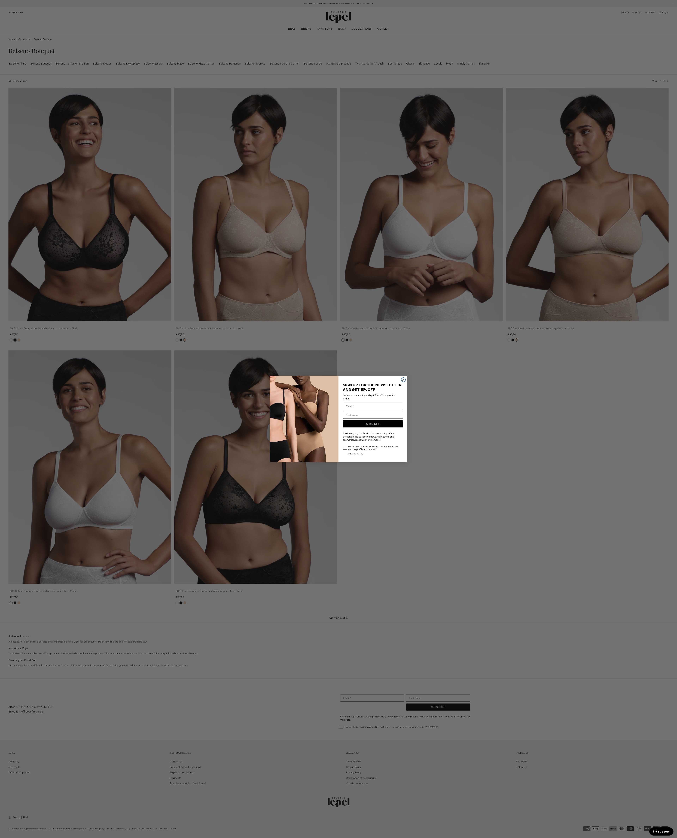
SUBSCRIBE (373, 424)
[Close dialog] (403, 380)
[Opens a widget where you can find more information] (661, 831)
